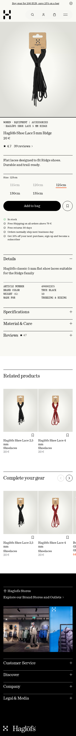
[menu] (49, 14)
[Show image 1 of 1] (38, 117)
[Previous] (60, 478)
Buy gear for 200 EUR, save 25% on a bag (35, 3)
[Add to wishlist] (67, 206)
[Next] (69, 478)
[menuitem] (32, 14)
